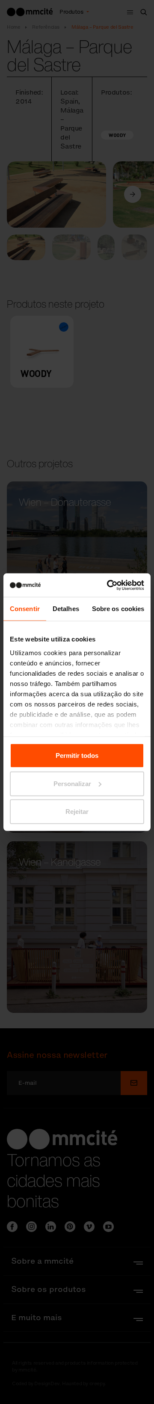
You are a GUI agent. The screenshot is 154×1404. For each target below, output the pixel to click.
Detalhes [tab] (66, 608)
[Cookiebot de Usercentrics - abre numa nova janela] (108, 585)
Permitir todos (77, 755)
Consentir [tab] (25, 608)
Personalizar (72, 783)
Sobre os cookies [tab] (118, 608)
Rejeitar (77, 811)
